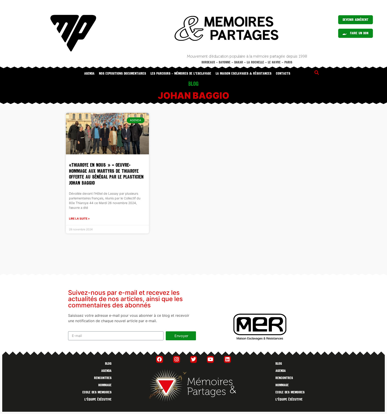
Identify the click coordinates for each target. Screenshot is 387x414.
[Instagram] (176, 359)
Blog (108, 363)
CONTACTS (283, 73)
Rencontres (103, 377)
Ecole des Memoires (97, 392)
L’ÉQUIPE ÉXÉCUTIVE (98, 399)
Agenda (89, 73)
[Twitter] (193, 359)
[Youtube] (210, 359)
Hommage (105, 385)
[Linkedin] (227, 359)
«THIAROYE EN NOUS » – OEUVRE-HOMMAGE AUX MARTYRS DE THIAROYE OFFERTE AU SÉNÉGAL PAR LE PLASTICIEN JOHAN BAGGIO (106, 174)
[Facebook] (159, 359)
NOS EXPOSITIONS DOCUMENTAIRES (122, 73)
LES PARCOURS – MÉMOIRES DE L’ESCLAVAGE (180, 73)
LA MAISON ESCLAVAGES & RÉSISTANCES (243, 73)
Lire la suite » (79, 218)
